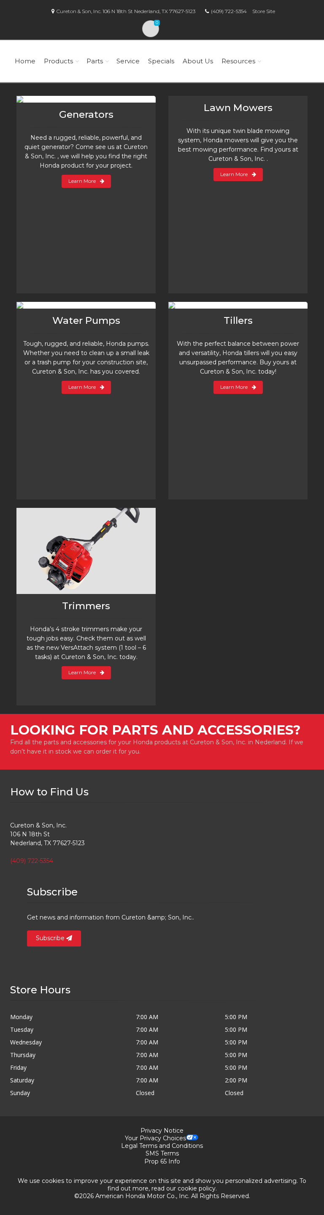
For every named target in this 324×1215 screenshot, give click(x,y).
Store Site (263, 11)
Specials (161, 61)
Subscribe (51, 938)
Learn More (82, 181)
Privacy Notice (162, 1130)
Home (25, 61)
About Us (198, 61)
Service (128, 61)
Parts (94, 61)
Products (58, 61)
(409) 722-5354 (229, 11)
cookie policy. (197, 1188)
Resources (238, 61)
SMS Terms (162, 1153)
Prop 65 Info (162, 1161)
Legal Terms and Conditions (162, 1146)
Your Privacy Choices (155, 1138)
